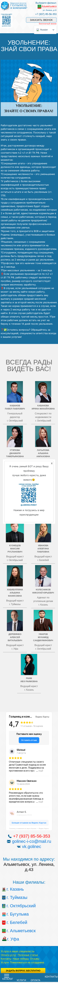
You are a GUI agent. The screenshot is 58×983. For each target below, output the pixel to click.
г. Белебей (12, 922)
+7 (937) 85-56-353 (46, 14)
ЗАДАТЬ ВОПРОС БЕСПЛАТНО (23, 970)
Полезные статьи (28, 955)
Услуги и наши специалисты (17, 951)
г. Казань (12, 889)
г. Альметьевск (12, 930)
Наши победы (21, 958)
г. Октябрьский (12, 905)
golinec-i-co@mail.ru (31, 841)
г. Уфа (12, 939)
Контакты (6, 958)
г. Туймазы (12, 897)
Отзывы (34, 958)
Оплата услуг (9, 955)
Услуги (5, 962)
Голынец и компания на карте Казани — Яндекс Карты (29, 828)
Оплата (35, 980)
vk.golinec (31, 846)
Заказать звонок (41, 19)
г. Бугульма (12, 914)
